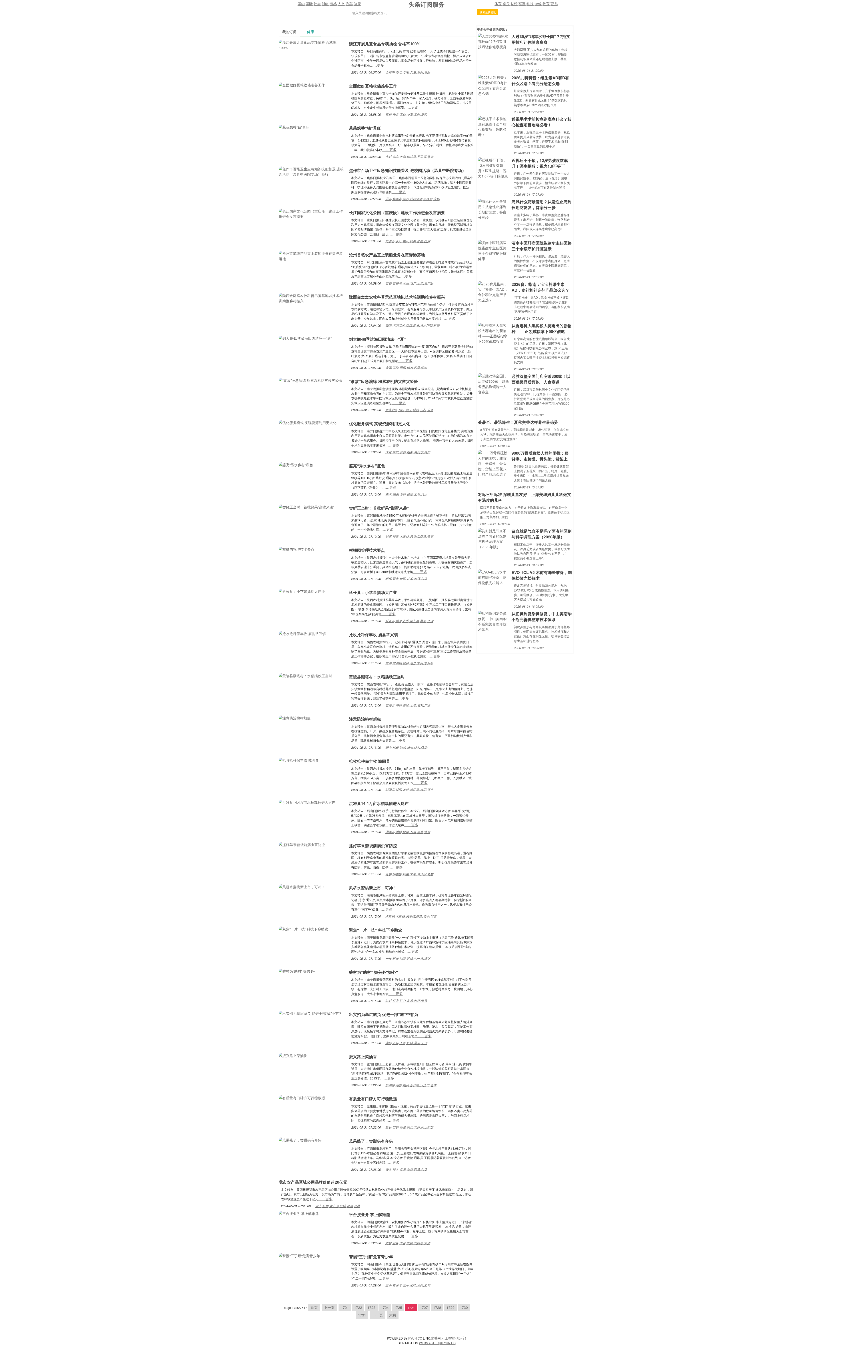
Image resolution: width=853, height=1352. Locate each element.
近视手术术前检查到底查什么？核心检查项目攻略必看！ (542, 122)
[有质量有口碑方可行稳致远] (302, 1097)
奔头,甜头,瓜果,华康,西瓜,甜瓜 (406, 1169)
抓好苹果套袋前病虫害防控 (373, 845)
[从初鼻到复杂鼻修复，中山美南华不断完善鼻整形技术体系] (493, 620)
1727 (424, 1307)
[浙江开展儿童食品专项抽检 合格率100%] (312, 44)
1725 (398, 1307)
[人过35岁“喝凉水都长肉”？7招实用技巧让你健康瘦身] (493, 41)
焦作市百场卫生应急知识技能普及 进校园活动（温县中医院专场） (407, 170)
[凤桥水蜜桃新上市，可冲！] (302, 886)
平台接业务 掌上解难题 (369, 1214)
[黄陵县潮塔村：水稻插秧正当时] (305, 675)
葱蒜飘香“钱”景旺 (365, 128)
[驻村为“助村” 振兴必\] (297, 970)
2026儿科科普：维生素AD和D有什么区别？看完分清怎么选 (540, 80)
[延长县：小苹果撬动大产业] (302, 590)
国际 (309, 3)
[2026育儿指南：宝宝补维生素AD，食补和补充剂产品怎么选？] (493, 291)
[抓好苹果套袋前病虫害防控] (302, 844)
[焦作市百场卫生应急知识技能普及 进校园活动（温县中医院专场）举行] (312, 171)
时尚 (325, 3)
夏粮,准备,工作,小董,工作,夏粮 (406, 114)
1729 (450, 1307)
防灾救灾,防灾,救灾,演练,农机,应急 (409, 410)
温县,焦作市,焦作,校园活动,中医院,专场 (412, 199)
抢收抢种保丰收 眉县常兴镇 (373, 634)
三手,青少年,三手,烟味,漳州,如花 (407, 1285)
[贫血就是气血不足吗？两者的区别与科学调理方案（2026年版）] (493, 538)
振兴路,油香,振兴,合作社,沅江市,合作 (410, 1085)
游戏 (538, 3)
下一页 (377, 1315)
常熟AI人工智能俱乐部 (448, 1338)
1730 (464, 1307)
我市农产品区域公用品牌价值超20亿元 (313, 1182)
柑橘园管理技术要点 (367, 550)
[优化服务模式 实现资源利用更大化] (308, 422)
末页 (392, 1315)
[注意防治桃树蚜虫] (295, 717)
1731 (362, 1315)
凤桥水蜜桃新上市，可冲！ (373, 888)
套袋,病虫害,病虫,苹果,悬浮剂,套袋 (409, 874)
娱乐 (506, 3)
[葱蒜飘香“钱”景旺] (294, 126)
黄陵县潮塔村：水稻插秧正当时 (377, 677)
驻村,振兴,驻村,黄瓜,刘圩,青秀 (406, 1000)
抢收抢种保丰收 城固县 (369, 761)
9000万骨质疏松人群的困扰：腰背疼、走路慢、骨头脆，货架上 (540, 456)
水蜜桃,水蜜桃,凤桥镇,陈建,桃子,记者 (410, 916)
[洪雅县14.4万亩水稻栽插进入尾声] (307, 801)
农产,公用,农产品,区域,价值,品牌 (337, 1206)
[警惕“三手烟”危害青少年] (299, 1255)
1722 (358, 1307)
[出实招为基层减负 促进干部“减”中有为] (310, 1012)
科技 (530, 3)
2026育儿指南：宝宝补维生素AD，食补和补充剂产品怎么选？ (540, 287)
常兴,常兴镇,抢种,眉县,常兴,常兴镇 (409, 663)
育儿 (554, 3)
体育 (498, 3)
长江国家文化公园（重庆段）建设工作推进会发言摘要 (397, 212)
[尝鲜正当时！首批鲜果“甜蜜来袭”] (306, 506)
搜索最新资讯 (488, 12)
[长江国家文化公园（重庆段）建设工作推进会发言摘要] (312, 213)
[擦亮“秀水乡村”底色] (296, 464)
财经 (514, 3)
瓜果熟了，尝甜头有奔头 (371, 1141)
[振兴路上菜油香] (293, 1055)
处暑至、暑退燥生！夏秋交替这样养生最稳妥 (518, 422)
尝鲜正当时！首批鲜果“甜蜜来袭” (379, 508)
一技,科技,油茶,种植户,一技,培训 (407, 958)
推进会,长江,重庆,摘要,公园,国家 (407, 241)
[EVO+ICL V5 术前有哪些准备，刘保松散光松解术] (493, 576)
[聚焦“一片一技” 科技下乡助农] (303, 928)
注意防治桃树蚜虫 (365, 719)
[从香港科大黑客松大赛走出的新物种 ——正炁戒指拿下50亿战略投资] (493, 332)
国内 (301, 3)
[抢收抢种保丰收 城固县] (299, 759)
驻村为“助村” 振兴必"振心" (373, 972)
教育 (546, 3)
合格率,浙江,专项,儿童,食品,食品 (407, 72)
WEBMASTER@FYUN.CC (437, 1343)
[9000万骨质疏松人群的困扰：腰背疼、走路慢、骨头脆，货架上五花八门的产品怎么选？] (493, 463)
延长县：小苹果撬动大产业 (373, 592)
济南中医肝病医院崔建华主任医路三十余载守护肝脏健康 (542, 246)
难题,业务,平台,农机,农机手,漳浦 (407, 1243)
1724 (385, 1307)
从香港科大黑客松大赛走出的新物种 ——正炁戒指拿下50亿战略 (542, 328)
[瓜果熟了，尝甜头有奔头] (300, 1139)
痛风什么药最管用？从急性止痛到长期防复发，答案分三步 (542, 204)
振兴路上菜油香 (363, 1056)
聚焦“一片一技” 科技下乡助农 (375, 930)
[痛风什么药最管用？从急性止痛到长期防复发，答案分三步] (493, 208)
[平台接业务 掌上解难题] (299, 1213)
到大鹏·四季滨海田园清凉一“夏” (377, 339)
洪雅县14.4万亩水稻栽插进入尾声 (379, 803)
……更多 (377, 65)
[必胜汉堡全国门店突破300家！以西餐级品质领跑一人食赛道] (493, 383)
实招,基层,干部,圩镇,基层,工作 (406, 1043)
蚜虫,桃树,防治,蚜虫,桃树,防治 (406, 747)
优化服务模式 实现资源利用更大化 (379, 423)
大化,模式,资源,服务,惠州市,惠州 (407, 452)
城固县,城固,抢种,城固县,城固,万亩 (409, 789)
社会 (317, 3)
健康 (357, 3)
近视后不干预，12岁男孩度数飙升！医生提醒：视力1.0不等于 (540, 163)
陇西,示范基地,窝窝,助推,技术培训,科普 (412, 325)
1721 (345, 1307)
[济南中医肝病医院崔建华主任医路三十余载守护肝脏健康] (493, 250)
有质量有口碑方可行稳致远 (373, 1099)
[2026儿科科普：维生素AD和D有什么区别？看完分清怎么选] (493, 85)
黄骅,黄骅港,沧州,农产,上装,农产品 (409, 283)
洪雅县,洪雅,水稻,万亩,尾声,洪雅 (407, 832)
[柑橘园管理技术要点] (296, 548)
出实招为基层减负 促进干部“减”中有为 (383, 1014)
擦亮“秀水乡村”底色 (367, 466)
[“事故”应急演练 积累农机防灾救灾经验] (310, 379)
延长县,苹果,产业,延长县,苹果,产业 (409, 621)
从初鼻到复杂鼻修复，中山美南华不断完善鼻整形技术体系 (542, 616)
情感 (333, 3)
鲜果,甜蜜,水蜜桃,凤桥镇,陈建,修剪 (409, 536)
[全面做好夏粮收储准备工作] (302, 84)
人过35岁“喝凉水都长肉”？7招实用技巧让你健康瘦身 (541, 39)
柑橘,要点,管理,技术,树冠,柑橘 (406, 578)
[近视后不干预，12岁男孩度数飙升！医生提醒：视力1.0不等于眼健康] (493, 167)
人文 (341, 3)
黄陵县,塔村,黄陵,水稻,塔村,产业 (407, 705)
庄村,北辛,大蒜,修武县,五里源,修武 (409, 156)
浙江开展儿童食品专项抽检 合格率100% (384, 44)
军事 (522, 3)
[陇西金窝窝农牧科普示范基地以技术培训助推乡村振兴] (312, 297)
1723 (371, 1307)
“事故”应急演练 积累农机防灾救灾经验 (383, 381)
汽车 (349, 3)
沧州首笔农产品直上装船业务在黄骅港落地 (387, 255)
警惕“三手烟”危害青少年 (371, 1257)
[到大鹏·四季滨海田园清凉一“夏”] (305, 337)
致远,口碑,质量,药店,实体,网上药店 (409, 1127)
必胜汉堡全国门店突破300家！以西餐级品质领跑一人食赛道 (541, 379)
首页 (314, 1307)
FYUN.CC (415, 1338)
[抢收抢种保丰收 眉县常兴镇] (302, 633)
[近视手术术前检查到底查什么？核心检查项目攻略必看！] (493, 126)
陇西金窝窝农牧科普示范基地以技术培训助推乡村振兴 (397, 297)
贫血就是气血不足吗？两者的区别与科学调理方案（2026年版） (542, 534)
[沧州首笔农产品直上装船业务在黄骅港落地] (312, 255)
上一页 (329, 1307)
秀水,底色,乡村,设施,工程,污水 (406, 494)
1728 (437, 1307)
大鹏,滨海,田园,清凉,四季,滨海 (406, 367)
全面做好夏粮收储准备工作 (373, 86)
